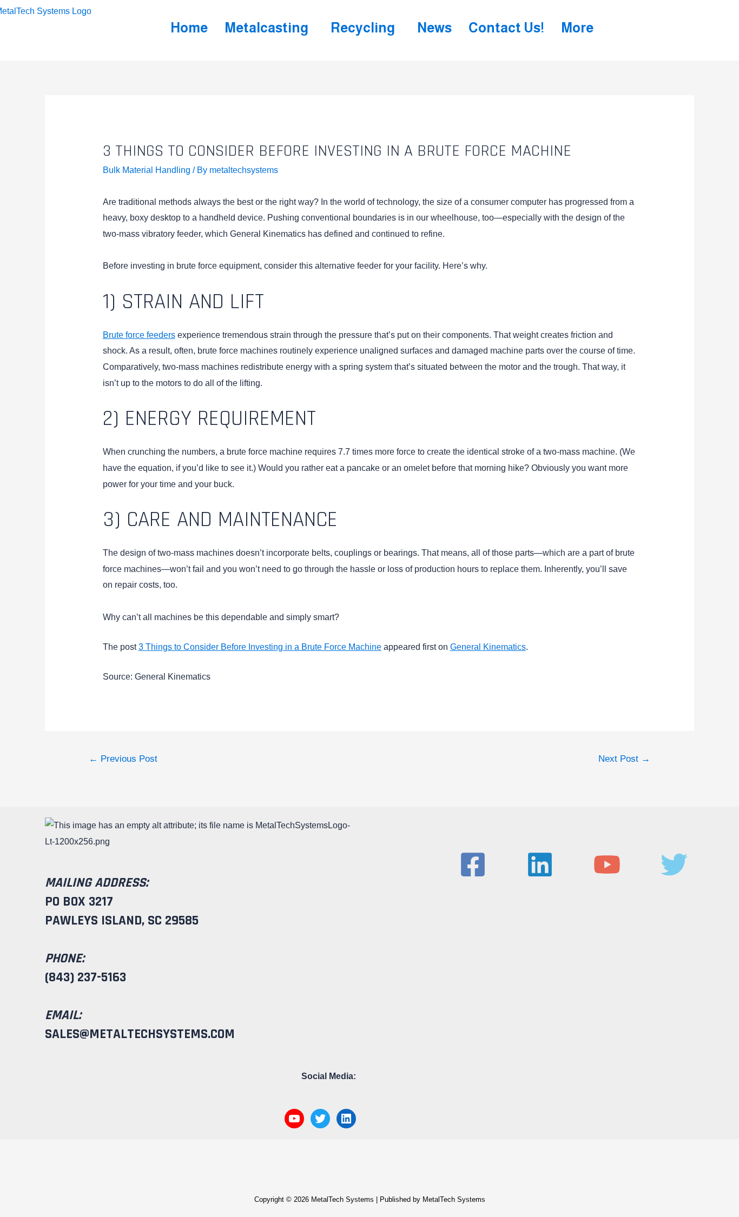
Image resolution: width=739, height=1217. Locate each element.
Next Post (624, 759)
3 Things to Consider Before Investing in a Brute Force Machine (259, 646)
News (434, 27)
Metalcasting (266, 27)
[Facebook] (473, 864)
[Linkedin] (540, 864)
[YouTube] (294, 1118)
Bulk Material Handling (146, 170)
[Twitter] (320, 1118)
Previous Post (123, 759)
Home (189, 27)
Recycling (363, 27)
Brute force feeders (139, 335)
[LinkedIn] (346, 1118)
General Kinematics (488, 646)
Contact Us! (506, 27)
